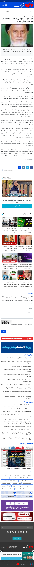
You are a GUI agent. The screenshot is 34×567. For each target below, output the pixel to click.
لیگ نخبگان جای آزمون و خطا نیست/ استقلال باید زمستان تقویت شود (16, 415)
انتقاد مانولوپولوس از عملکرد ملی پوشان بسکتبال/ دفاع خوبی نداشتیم (17, 370)
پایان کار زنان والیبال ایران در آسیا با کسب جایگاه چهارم (18, 405)
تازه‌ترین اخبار (29, 355)
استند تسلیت (14, 478)
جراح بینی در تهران (27, 475)
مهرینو (16, 489)
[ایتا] (8, 532)
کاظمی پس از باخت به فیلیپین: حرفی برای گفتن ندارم (18, 358)
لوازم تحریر (17, 475)
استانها (31, 12)
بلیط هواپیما (29, 486)
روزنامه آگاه (4, 489)
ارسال (3, 331)
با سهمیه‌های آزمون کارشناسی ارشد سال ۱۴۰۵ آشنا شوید (18, 420)
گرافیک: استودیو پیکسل (12, 564)
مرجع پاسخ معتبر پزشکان (10, 480)
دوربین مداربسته (26, 480)
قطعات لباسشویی (17, 483)
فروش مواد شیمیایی (27, 483)
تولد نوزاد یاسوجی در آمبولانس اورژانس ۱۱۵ (21, 430)
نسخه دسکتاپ (17, 539)
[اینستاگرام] (21, 532)
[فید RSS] (13, 532)
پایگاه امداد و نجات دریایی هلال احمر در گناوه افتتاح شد (18, 388)
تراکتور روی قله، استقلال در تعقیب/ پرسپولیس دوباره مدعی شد (16, 423)
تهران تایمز (11, 489)
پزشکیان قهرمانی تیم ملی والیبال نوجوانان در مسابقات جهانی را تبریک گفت (16, 434)
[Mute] (6, 196)
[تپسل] (2, 178)
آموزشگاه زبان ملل (6, 486)
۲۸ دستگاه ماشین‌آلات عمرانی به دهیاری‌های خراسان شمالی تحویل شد (17, 375)
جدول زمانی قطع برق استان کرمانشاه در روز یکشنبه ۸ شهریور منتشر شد (17, 439)
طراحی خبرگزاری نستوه (25, 564)
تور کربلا (22, 478)
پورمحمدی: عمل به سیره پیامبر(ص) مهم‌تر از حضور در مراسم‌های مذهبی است (16, 362)
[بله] (23, 532)
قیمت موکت (29, 478)
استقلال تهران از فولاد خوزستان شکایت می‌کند (20, 408)
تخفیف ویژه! (11, 558)
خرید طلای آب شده (6, 475)
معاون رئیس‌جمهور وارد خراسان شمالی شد (21, 366)
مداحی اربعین (5, 478)
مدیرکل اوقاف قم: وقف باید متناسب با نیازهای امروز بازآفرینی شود (17, 392)
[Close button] (33, 551)
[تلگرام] (26, 532)
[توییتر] (18, 532)
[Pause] (3, 196)
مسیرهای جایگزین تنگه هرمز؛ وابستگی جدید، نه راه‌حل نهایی (17, 411)
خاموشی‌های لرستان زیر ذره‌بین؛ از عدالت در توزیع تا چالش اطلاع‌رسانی (17, 397)
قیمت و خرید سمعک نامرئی (25, 489)
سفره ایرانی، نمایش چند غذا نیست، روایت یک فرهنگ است (17, 426)
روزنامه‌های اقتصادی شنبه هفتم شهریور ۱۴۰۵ (20, 469)
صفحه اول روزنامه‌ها (26, 443)
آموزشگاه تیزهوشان (6, 483)
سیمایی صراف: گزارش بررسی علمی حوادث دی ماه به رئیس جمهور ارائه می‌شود (17, 380)
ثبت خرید (17, 206)
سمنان (26, 12)
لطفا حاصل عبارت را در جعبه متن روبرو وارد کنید (21, 324)
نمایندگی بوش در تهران (18, 486)
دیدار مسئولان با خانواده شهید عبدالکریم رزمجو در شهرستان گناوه (16, 385)
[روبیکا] (16, 532)
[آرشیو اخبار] (10, 532)
